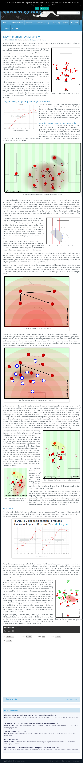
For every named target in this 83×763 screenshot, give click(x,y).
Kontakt (50, 761)
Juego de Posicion (46, 123)
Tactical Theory (43, 23)
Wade (6, 717)
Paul (5, 750)
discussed (69, 123)
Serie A (37, 40)
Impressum (76, 761)
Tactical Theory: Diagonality (15, 731)
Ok (37, 8)
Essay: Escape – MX (11, 739)
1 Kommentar (45, 40)
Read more (44, 8)
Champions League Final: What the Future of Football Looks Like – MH (30, 715)
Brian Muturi (9, 725)
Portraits (29, 23)
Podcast (74, 23)
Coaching (56, 23)
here (75, 123)
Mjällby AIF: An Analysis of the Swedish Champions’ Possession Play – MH (31, 748)
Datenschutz (66, 761)
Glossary (15, 28)
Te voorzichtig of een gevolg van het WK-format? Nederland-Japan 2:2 (31, 723)
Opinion (6, 28)
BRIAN (6, 733)
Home (5, 23)
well (64, 123)
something (58, 123)
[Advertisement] (41, 671)
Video (65, 23)
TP (6, 40)
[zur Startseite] (25, 12)
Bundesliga (30, 40)
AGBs (57, 761)
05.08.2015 (12, 40)
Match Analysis (17, 23)
